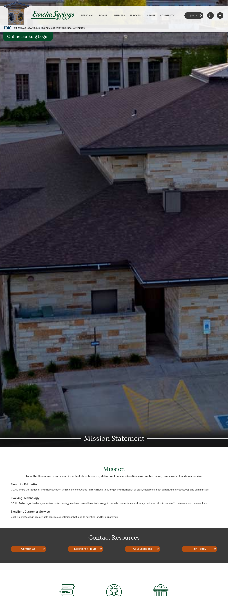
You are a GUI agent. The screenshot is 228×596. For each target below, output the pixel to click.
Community (167, 15)
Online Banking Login (28, 36)
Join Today (199, 548)
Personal (87, 15)
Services (135, 15)
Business (119, 15)
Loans (103, 15)
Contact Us (28, 548)
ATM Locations (142, 548)
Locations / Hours (85, 548)
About (151, 15)
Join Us (194, 15)
